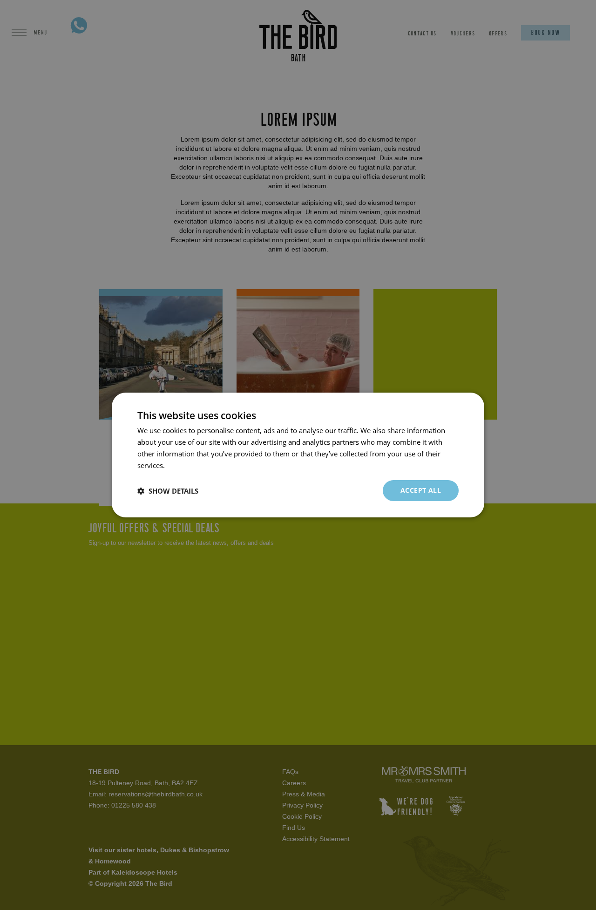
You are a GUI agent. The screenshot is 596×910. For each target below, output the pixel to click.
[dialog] (298, 455)
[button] (167, 491)
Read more (184, 465)
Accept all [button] (420, 490)
